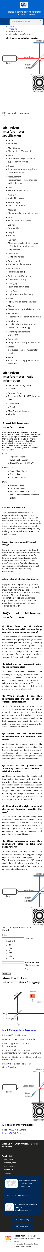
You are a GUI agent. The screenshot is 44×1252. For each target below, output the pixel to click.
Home (11, 26)
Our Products (9, 1166)
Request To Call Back (11, 1133)
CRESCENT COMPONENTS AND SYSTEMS (24, 13)
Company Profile (10, 1163)
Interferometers (16, 31)
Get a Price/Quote (10, 1067)
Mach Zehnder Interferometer (19, 1030)
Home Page (8, 1159)
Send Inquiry (23, 1219)
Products (13, 29)
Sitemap (7, 1173)
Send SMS (24, 1226)
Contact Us (8, 1170)
